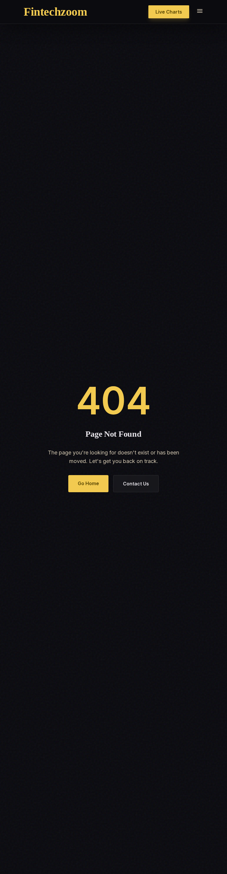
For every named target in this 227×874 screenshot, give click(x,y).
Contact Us (136, 484)
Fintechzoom (55, 11)
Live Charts (168, 12)
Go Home (88, 483)
